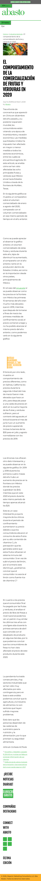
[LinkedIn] (10, 839)
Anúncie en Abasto (15, 2)
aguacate (20, 288)
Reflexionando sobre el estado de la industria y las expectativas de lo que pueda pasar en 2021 (15, 764)
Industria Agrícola (15, 34)
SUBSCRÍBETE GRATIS (8, 793)
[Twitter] (5, 839)
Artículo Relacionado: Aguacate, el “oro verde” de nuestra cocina (14, 363)
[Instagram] (5, 844)
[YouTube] (10, 844)
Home (5, 34)
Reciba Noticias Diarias (25, 2)
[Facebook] (5, 849)
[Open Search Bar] (3, 26)
